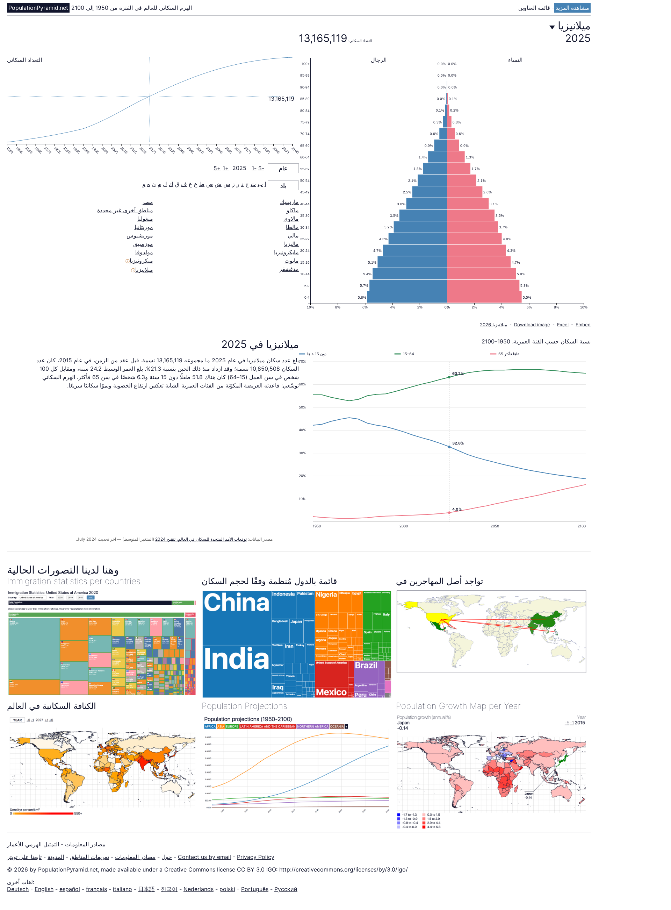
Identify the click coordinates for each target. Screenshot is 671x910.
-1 (254, 168)
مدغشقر (289, 268)
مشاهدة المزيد (572, 7)
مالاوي (291, 218)
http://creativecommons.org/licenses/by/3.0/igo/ (343, 869)
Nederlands (198, 889)
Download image (532, 324)
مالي (293, 235)
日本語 (146, 889)
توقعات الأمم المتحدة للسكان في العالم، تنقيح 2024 (201, 539)
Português (254, 889)
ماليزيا (291, 243)
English (44, 889)
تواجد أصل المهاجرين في (439, 581)
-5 (261, 168)
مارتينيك (289, 201)
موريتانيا (144, 226)
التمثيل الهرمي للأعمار (33, 844)
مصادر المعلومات (85, 844)
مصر (147, 201)
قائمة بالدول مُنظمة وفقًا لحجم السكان (269, 581)
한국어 (169, 889)
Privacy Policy (255, 856)
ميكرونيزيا (141, 260)
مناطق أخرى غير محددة (125, 210)
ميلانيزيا (144, 269)
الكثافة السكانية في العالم (51, 706)
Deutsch (18, 889)
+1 (226, 168)
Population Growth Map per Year (458, 706)
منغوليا (145, 218)
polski (227, 889)
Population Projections (244, 706)
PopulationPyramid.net (38, 7)
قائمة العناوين (535, 7)
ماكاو (293, 210)
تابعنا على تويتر (24, 856)
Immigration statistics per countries (73, 581)
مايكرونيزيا (286, 252)
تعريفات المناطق (89, 856)
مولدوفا (144, 252)
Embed (583, 324)
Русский (285, 889)
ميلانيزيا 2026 (493, 324)
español (69, 889)
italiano (122, 889)
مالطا (292, 226)
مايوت (291, 260)
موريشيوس (140, 235)
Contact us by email (204, 856)
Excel (563, 324)
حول (166, 856)
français (96, 889)
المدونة (56, 856)
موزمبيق (143, 243)
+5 (217, 168)
